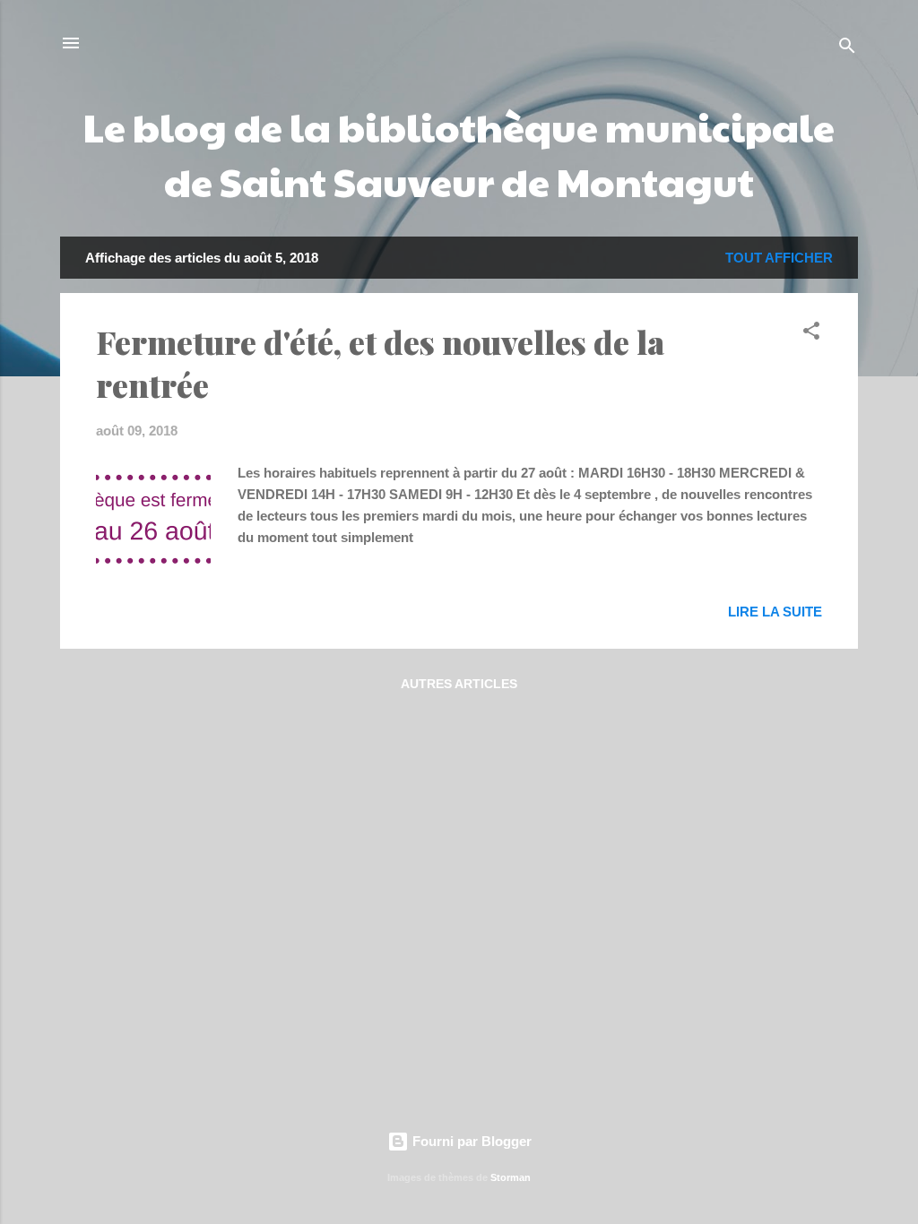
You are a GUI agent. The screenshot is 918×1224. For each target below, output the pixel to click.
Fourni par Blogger (470, 1141)
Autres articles (459, 684)
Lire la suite (775, 611)
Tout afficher (779, 257)
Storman (510, 1177)
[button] (811, 334)
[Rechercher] (847, 49)
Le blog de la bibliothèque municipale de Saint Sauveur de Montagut (459, 153)
